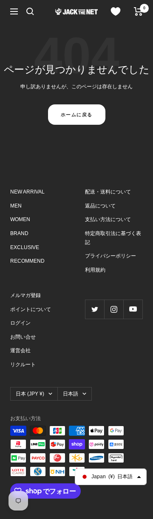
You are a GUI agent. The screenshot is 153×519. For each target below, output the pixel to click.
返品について (100, 206)
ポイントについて (30, 309)
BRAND (19, 233)
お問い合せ (23, 337)
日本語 (70, 394)
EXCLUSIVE (24, 247)
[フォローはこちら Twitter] (94, 309)
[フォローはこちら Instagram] (113, 309)
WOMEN (20, 219)
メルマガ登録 (25, 295)
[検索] (30, 11)
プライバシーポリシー (110, 256)
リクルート (23, 365)
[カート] (138, 11)
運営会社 (20, 350)
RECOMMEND (27, 261)
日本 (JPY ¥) (30, 394)
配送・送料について (108, 192)
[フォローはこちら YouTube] (132, 309)
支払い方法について (108, 219)
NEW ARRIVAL (27, 192)
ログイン (20, 323)
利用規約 (95, 270)
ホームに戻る (77, 114)
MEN (16, 206)
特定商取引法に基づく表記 (113, 237)
